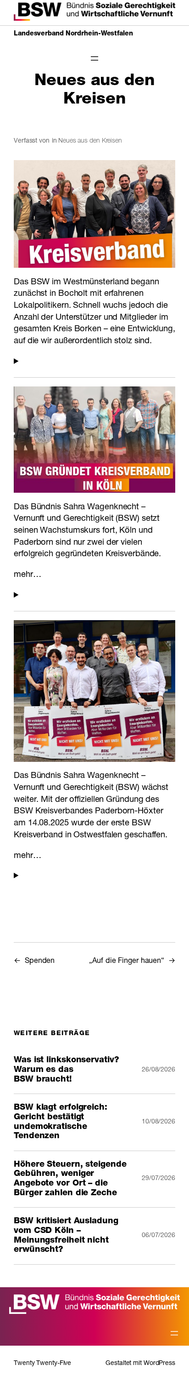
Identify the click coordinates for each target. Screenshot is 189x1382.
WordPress (159, 1363)
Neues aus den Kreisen (90, 141)
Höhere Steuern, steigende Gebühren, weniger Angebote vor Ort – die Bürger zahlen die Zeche (70, 1179)
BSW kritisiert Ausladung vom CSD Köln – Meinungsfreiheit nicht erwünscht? (66, 1235)
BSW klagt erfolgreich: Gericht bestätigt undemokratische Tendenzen (60, 1122)
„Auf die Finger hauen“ (126, 961)
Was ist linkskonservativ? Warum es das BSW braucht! (66, 1069)
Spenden (40, 961)
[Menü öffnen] (94, 58)
